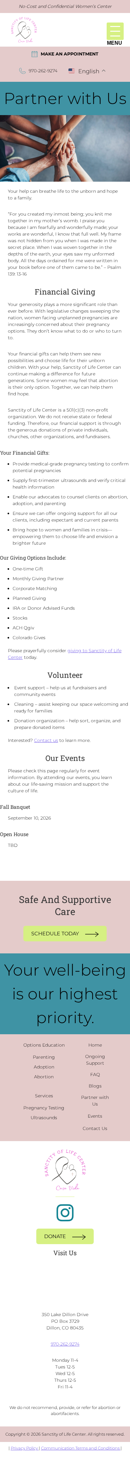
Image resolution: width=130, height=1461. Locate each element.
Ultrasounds (44, 1117)
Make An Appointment (69, 54)
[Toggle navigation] (115, 31)
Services (44, 1096)
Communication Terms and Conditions (81, 1448)
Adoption (44, 1067)
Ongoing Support (95, 1060)
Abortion (44, 1077)
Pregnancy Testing (43, 1108)
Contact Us (95, 1128)
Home (95, 1045)
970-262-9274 (43, 71)
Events (95, 1116)
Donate (55, 1236)
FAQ (95, 1074)
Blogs (95, 1086)
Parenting (44, 1057)
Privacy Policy (25, 1448)
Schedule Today (55, 934)
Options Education (44, 1045)
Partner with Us (95, 1100)
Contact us (46, 740)
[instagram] (65, 1212)
